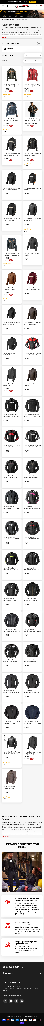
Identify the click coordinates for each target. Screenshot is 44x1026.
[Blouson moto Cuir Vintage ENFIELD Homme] (12, 209)
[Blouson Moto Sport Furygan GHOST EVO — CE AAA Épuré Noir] (32, 650)
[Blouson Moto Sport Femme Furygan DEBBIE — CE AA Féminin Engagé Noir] (32, 681)
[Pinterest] (16, 1001)
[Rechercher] (7, 6)
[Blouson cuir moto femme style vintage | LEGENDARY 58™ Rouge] (32, 74)
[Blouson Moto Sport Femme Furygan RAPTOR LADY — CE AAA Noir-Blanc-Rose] (32, 497)
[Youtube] (22, 1001)
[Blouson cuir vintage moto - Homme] (32, 178)
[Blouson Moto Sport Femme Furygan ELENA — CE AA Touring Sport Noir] (12, 681)
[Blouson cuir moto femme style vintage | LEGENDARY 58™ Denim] (12, 109)
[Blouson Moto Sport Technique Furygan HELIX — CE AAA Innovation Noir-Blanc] (12, 650)
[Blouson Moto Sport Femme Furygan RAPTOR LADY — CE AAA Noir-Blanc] (12, 527)
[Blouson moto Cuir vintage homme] (32, 374)
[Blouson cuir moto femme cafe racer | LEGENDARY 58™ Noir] (32, 144)
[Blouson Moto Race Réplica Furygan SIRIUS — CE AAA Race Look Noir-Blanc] (32, 435)
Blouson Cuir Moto (22, 19)
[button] (33, 55)
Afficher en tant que (11, 43)
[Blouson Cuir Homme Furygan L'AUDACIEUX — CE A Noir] (12, 619)
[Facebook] (5, 1001)
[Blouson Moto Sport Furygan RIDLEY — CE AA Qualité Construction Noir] (12, 497)
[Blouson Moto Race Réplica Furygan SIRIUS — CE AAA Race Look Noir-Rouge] (12, 435)
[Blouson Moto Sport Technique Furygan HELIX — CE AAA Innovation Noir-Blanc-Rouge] (32, 619)
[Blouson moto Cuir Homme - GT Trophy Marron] (32, 313)
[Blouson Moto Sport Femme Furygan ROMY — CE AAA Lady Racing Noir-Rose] (12, 466)
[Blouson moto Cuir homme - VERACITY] (12, 374)
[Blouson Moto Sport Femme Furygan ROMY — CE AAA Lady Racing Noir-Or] (32, 466)
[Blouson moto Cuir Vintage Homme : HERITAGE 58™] (32, 109)
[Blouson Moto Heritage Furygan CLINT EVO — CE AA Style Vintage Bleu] (32, 712)
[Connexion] (37, 6)
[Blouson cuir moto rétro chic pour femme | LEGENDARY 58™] (12, 74)
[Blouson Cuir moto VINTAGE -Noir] (12, 343)
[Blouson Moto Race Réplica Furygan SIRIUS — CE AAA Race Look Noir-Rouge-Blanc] (32, 343)
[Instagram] (11, 1001)
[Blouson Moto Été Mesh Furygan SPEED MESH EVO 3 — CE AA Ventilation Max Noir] (32, 405)
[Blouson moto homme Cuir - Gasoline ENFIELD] (12, 313)
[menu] (3, 6)
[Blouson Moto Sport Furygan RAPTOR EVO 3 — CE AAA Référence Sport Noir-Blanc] (12, 589)
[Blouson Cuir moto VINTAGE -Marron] (12, 777)
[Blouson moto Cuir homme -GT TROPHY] (32, 209)
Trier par (4, 61)
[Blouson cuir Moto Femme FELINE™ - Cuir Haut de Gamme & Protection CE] (12, 742)
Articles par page (7, 55)
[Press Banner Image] (22, 872)
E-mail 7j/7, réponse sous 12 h (12, 995)
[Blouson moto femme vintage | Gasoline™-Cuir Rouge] (32, 278)
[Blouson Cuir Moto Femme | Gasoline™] (32, 243)
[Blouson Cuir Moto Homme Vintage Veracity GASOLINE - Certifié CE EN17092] (32, 742)
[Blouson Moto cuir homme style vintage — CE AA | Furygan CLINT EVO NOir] (12, 712)
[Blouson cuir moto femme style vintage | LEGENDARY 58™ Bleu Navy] (12, 243)
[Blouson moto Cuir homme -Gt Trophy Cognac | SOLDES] (12, 278)
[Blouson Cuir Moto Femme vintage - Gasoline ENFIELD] (12, 144)
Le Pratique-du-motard (8, 19)
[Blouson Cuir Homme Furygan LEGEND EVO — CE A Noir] (32, 589)
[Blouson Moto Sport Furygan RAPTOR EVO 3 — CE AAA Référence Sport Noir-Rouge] (32, 527)
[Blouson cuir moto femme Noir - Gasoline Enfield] (12, 178)
